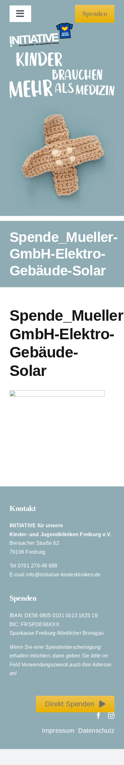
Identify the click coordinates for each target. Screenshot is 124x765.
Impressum (59, 730)
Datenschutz (96, 730)
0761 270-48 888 (38, 565)
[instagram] (111, 715)
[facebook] (98, 715)
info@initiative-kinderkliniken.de (63, 574)
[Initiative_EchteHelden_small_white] (41, 25)
